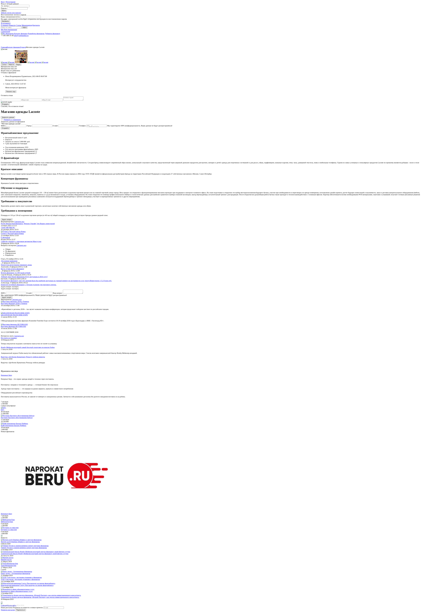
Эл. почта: (5, 6)
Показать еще (10, 91)
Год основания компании (14, 147)
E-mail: (55, 126)
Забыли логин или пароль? (11, 13)
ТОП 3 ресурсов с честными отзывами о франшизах (20, 579)
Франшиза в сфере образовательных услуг (17, 591)
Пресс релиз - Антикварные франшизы (15, 573)
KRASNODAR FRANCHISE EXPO (14, 315)
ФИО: (3, 126)
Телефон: (82, 126)
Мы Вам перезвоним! (9, 30)
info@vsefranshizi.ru (21, 35)
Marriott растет (6, 560)
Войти (4, 10)
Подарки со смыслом (9, 530)
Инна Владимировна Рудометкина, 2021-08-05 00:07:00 (26, 76)
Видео (18, 64)
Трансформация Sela (8, 565)
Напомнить (5, 21)
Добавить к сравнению (12, 120)
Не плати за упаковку (9, 338)
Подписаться (20, 610)
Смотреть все (19, 222)
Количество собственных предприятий (20, 153)
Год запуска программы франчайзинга (19, 149)
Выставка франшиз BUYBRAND (13, 326)
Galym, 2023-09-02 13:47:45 (15, 84)
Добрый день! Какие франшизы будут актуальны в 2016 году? (24, 277)
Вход (3, 2)
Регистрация (10, 2)
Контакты (36, 25)
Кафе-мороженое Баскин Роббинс (13, 425)
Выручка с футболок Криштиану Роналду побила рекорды (23, 357)
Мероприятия (27, 25)
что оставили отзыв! (12, 106)
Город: (29, 126)
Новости (12, 25)
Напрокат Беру (6, 514)
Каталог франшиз (20, 34)
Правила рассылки (8, 610)
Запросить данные (8, 117)
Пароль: (4, 8)
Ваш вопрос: (57, 293)
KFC (2, 410)
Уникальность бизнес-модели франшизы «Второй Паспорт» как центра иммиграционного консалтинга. (40, 597)
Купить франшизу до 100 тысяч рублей (15, 273)
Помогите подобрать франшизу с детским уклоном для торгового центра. (28, 285)
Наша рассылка (6, 607)
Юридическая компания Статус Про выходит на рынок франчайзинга (27, 585)
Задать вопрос (7, 219)
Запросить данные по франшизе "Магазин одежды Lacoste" (13, 123)
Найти (25, 27)
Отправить (5, 104)
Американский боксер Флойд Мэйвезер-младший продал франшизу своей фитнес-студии (34, 554)
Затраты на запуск (12, 142)
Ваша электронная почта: (10, 17)
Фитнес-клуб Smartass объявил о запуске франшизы (20, 542)
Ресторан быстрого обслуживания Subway (17, 418)
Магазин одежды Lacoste (35, 47)
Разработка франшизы (36, 34)
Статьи (18, 25)
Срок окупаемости (12, 144)
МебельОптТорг (7, 522)
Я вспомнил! (6, 23)
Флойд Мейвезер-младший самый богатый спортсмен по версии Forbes (28, 347)
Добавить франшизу (52, 34)
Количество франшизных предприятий (20, 151)
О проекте (5, 25)
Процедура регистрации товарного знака (16, 265)
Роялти (8, 140)
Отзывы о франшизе (8, 73)
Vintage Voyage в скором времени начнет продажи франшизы (24, 548)
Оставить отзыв (7, 95)
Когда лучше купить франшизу (12, 269)
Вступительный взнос (13, 138)
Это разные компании (9, 261)
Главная (4, 47)
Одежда (23, 47)
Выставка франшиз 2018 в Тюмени (14, 303)
